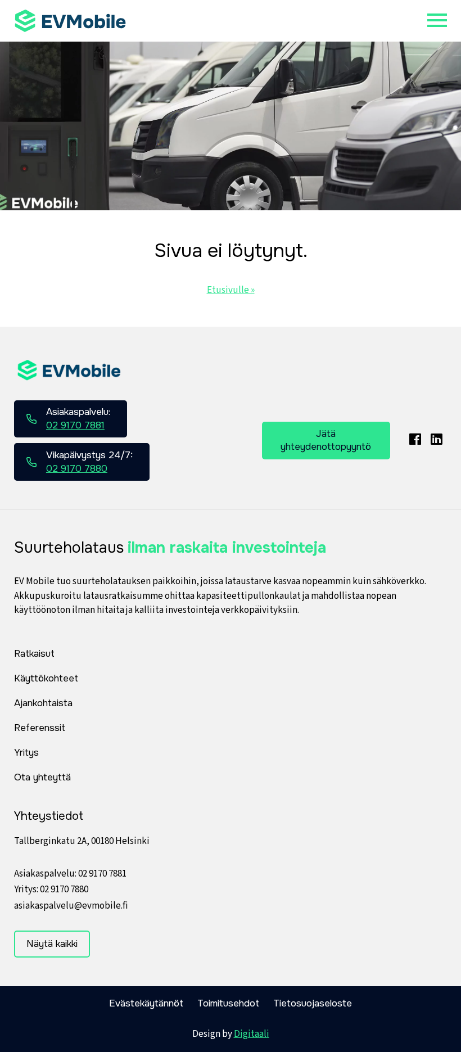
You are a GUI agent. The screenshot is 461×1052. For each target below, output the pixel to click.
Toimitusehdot (228, 1003)
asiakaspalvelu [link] (71, 906)
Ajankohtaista (43, 703)
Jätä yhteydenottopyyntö (326, 440)
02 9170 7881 (102, 874)
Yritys (26, 752)
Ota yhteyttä (42, 777)
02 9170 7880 (64, 889)
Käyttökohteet (46, 678)
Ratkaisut (34, 654)
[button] (437, 20)
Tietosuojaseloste (312, 1003)
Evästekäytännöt (146, 1003)
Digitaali (251, 1034)
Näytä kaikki (52, 944)
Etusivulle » (231, 290)
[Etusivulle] (70, 20)
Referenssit (39, 728)
